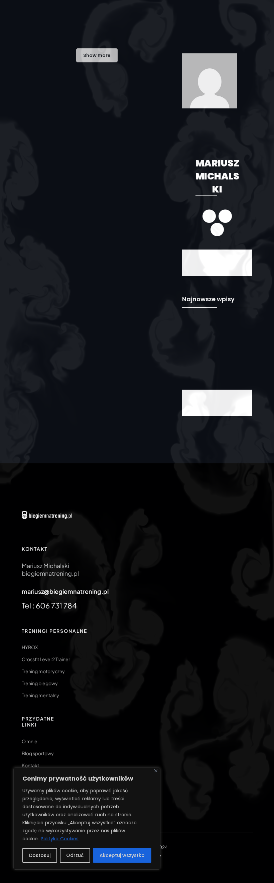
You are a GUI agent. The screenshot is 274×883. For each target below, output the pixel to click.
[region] (86, 819)
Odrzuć (75, 855)
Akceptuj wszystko (122, 855)
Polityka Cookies (60, 838)
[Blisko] (155, 770)
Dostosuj (39, 855)
